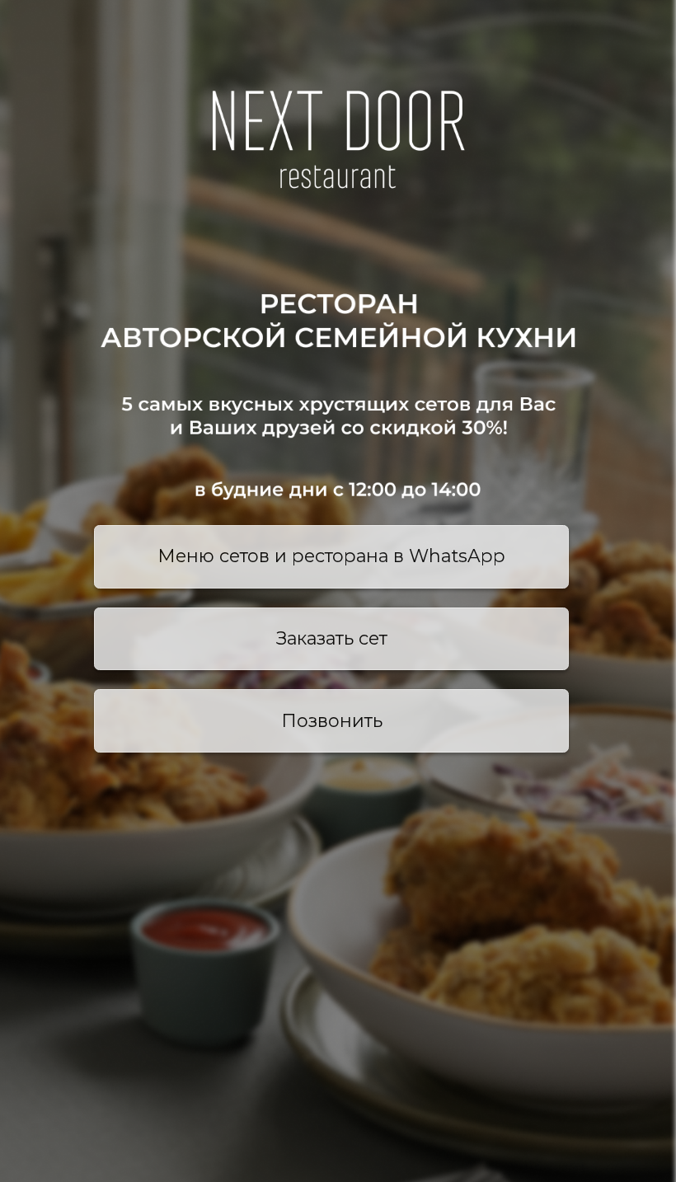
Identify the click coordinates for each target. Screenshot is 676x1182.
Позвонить (332, 720)
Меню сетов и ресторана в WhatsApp (331, 555)
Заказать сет (331, 638)
